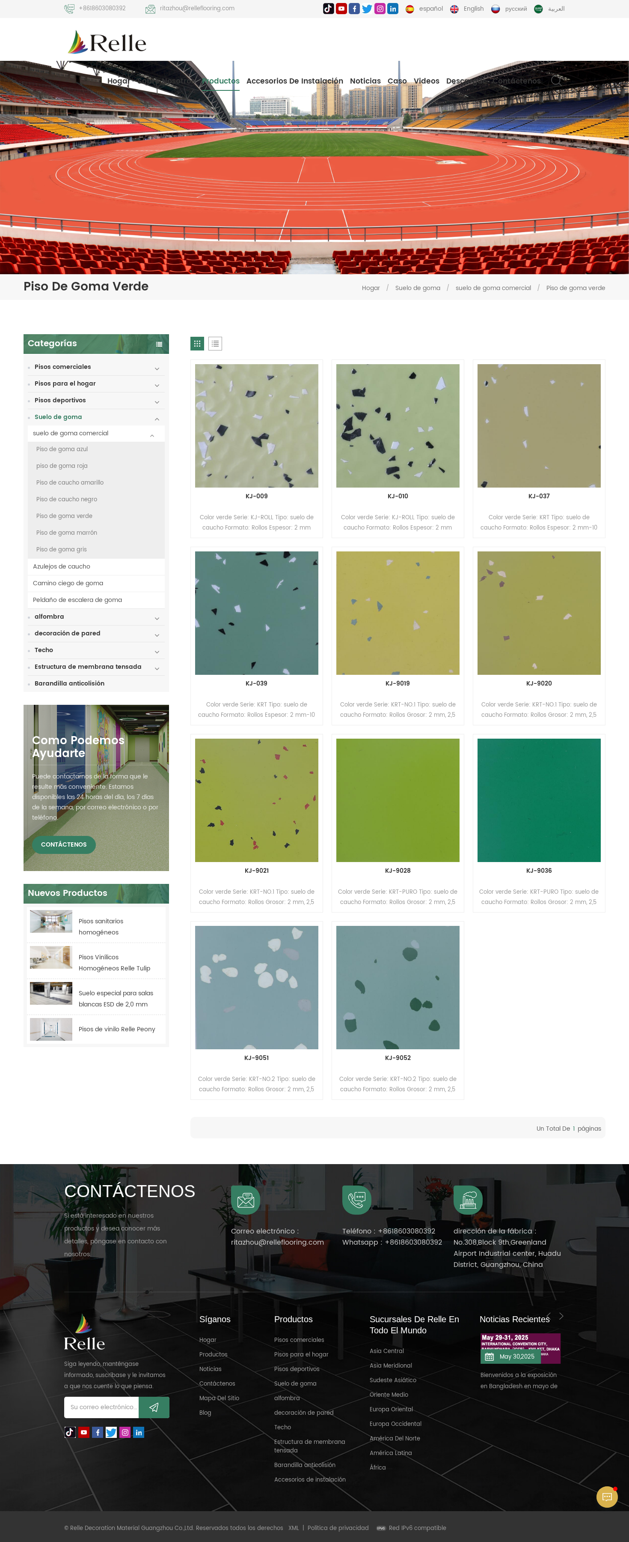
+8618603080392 (102, 8)
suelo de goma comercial (493, 288)
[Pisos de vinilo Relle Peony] (51, 1029)
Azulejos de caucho (61, 567)
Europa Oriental (391, 1409)
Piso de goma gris (61, 549)
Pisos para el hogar (65, 384)
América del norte (395, 1438)
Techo (44, 650)
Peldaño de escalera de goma (77, 600)
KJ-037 (539, 496)
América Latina (391, 1453)
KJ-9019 (398, 684)
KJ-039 (256, 684)
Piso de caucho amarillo (70, 483)
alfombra (49, 617)
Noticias (365, 81)
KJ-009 (257, 496)
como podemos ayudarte (78, 747)
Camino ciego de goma (68, 583)
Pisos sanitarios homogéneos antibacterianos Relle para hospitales (110, 927)
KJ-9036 (539, 871)
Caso (397, 81)
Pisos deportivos (60, 400)
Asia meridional (391, 1366)
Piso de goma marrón (66, 533)
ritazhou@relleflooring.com (197, 8)
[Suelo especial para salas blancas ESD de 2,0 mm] (51, 993)
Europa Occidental (395, 1424)
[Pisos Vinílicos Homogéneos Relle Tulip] (51, 957)
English (474, 9)
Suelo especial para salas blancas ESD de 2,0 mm (116, 998)
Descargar (466, 81)
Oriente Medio (389, 1395)
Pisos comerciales (63, 367)
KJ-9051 (256, 1058)
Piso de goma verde (575, 288)
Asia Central (387, 1351)
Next (561, 1316)
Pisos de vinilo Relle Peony (117, 1029)
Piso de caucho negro (66, 499)
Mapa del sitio (219, 1398)
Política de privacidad (338, 1528)
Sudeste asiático (393, 1380)
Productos (221, 81)
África (378, 1468)
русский (516, 9)
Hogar (119, 81)
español (431, 9)
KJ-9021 (257, 871)
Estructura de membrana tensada (88, 667)
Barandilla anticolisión (69, 684)
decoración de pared (68, 633)
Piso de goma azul (62, 449)
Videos (426, 81)
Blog (205, 1413)
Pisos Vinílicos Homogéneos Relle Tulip (114, 962)
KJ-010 (398, 496)
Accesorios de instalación (294, 81)
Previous (548, 1316)
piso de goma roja (62, 466)
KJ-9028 (398, 871)
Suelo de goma (417, 288)
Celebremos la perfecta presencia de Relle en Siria (519, 1370)
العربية (556, 9)
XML (293, 1528)
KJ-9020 (539, 684)
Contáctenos (517, 81)
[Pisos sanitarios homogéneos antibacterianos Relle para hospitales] (51, 921)
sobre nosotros (166, 81)
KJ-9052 (398, 1058)
